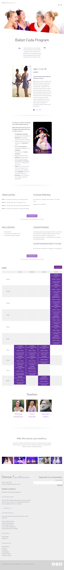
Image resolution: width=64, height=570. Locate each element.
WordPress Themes (6, 555)
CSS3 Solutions (5, 546)
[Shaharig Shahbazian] (18, 406)
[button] (42, 110)
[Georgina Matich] (46, 406)
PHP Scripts (5, 550)
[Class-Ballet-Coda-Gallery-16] (56, 457)
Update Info (5, 538)
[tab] (4, 267)
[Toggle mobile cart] (59, 5)
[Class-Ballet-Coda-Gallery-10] (44, 457)
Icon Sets (4, 548)
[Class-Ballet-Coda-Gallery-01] (7, 457)
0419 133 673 (9, 482)
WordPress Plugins (6, 553)
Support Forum (14, 502)
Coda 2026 (4, 267)
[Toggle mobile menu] (61, 5)
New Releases (5, 536)
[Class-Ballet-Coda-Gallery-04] (20, 457)
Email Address (58, 480)
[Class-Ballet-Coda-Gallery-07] (32, 457)
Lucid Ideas (32, 564)
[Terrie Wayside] (32, 406)
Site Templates (5, 552)
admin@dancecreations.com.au (12, 484)
